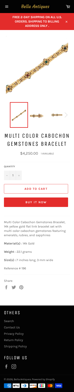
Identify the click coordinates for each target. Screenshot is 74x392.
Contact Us (12, 327)
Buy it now (36, 202)
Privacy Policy (14, 334)
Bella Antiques (22, 379)
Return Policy (13, 340)
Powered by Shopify (43, 379)
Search (9, 321)
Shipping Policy (15, 346)
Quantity (9, 166)
